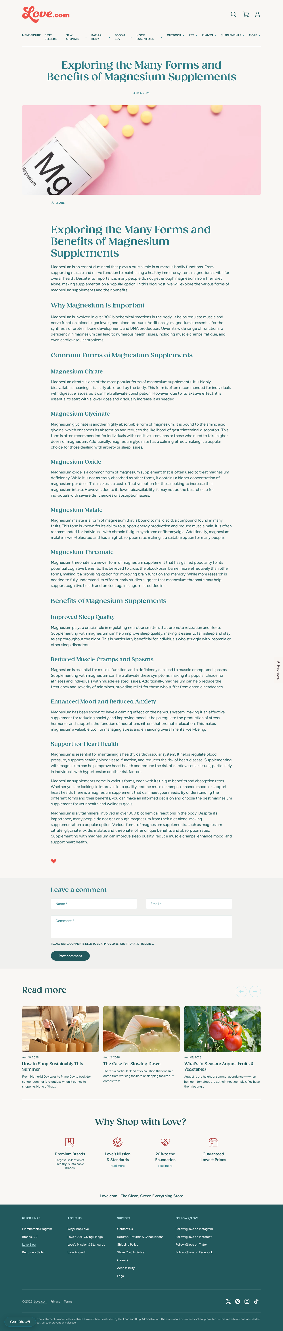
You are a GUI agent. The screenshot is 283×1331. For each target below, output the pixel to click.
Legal (120, 1276)
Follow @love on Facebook (194, 1252)
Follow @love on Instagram (194, 1229)
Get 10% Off (20, 1322)
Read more (44, 990)
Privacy (55, 1301)
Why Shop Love (78, 1229)
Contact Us (125, 1229)
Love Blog (29, 1244)
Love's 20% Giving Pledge (85, 1237)
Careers (122, 1260)
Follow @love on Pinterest (194, 1237)
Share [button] (60, 202)
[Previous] (241, 991)
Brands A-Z (30, 1237)
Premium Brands (70, 1154)
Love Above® (76, 1252)
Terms (68, 1301)
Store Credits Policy (131, 1252)
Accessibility (126, 1268)
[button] (76, 37)
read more (118, 1166)
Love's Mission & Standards (86, 1244)
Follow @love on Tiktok (191, 1244)
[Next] (255, 991)
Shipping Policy (127, 1244)
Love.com (40, 1301)
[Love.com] (46, 14)
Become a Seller (33, 1252)
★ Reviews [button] (278, 670)
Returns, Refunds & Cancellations (140, 1237)
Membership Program (37, 1229)
